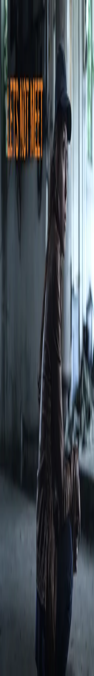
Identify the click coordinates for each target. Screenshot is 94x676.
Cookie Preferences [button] (25, 626)
